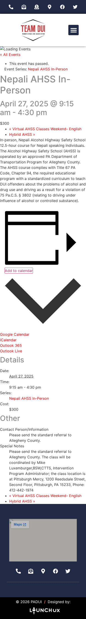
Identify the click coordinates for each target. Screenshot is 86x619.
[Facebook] (62, 7)
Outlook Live (11, 351)
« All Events (10, 54)
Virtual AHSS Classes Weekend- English (45, 129)
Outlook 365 (11, 345)
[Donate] (36, 7)
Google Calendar (14, 334)
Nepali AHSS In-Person (29, 398)
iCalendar (8, 340)
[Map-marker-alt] (49, 7)
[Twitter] (75, 7)
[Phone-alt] (11, 7)
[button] (73, 30)
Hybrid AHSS (22, 134)
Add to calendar (19, 270)
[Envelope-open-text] (23, 7)
